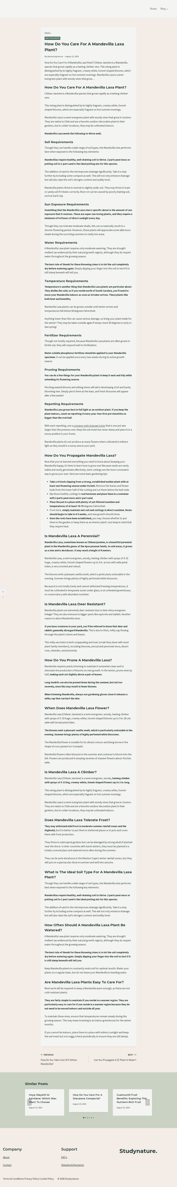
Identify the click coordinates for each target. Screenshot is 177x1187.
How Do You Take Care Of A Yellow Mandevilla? (59, 1059)
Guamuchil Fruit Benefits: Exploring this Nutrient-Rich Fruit (132, 1098)
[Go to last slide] (29, 1102)
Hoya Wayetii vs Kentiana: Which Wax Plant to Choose (42, 1098)
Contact (7, 1165)
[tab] (83, 1117)
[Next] (147, 1102)
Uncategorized (52, 38)
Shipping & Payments (72, 1165)
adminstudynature (55, 56)
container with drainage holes (89, 425)
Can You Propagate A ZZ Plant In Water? (115, 1057)
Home (153, 9)
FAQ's (64, 1157)
